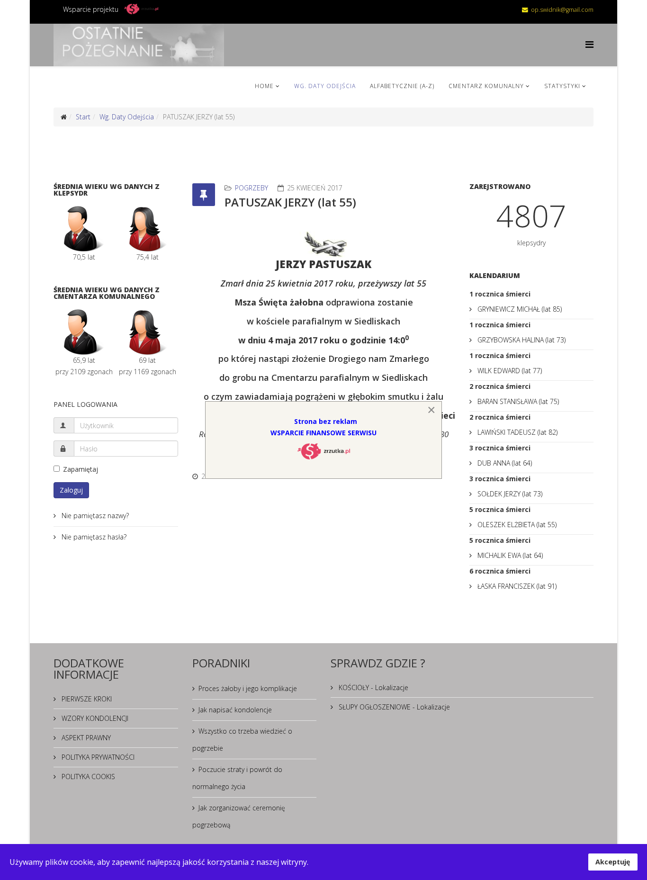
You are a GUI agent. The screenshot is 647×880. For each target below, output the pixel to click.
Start (83, 116)
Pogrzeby (251, 187)
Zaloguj (71, 489)
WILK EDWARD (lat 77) (509, 370)
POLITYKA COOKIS (87, 776)
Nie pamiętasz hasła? (93, 536)
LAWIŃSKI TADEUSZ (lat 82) (516, 432)
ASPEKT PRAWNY (85, 737)
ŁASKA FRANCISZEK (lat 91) (516, 586)
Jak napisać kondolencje (235, 709)
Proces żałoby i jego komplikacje (247, 688)
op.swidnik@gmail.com (562, 10)
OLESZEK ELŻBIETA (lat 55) (516, 524)
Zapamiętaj (80, 469)
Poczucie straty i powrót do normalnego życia (237, 778)
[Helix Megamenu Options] (589, 44)
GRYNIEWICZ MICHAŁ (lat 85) (519, 309)
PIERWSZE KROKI (86, 698)
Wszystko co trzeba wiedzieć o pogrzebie (242, 740)
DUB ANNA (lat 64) (504, 462)
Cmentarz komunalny (486, 86)
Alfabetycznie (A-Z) (402, 86)
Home (264, 86)
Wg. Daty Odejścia (325, 86)
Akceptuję (612, 861)
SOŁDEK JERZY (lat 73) (509, 493)
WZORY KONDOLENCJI (94, 718)
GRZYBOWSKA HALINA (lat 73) (521, 339)
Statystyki (562, 86)
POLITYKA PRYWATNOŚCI (97, 757)
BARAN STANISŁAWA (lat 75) (517, 401)
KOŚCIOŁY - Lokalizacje (372, 687)
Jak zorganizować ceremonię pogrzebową (238, 816)
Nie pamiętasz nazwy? (94, 515)
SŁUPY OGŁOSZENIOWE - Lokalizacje (393, 706)
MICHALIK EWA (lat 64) (509, 555)
